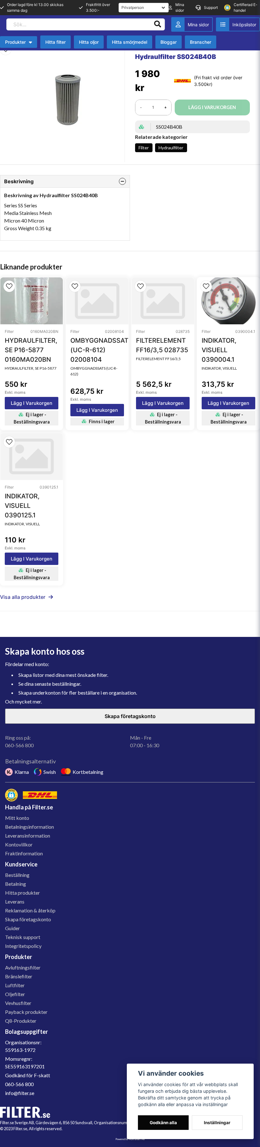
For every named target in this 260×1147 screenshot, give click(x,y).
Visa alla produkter (22, 597)
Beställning (17, 875)
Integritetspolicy (23, 946)
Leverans (14, 901)
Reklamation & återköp (30, 910)
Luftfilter (15, 985)
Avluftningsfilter (23, 967)
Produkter (15, 42)
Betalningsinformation (29, 827)
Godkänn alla (163, 1122)
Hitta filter (55, 42)
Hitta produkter (22, 893)
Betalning (15, 884)
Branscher (200, 42)
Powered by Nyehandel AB (130, 1139)
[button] (9, 286)
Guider (12, 928)
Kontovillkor (19, 844)
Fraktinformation (24, 853)
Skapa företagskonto (130, 716)
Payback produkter (26, 1012)
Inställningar (217, 1122)
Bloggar (168, 42)
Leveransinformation (27, 836)
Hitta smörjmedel (129, 42)
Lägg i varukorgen (31, 403)
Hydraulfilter (171, 147)
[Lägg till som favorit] (238, 24)
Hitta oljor (89, 42)
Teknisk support (22, 937)
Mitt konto (17, 818)
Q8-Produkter (20, 1021)
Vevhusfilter (18, 1003)
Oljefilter (15, 994)
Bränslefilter (18, 976)
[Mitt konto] (192, 24)
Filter (144, 147)
